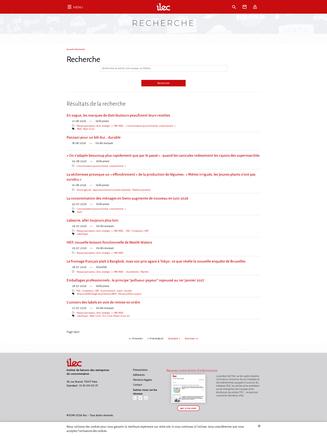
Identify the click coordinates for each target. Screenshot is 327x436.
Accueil (70, 49)
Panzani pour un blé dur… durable (94, 137)
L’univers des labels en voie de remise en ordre (103, 302)
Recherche (80, 49)
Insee (79, 212)
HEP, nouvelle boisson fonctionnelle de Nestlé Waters (109, 242)
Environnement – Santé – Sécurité (116, 291)
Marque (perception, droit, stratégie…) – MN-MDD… (101, 126)
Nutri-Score (88, 129)
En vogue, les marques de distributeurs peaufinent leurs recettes (118, 115)
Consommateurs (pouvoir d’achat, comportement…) (150, 126)
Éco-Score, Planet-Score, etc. (116, 316)
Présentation (140, 369)
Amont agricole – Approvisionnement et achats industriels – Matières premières (114, 190)
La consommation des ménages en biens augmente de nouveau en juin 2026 (127, 198)
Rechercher (163, 83)
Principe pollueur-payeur (129, 294)
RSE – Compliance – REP (137, 231)
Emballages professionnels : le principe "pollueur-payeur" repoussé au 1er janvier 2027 (135, 280)
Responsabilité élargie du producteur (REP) (97, 294)
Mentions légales (142, 379)
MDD (79, 129)
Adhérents (139, 374)
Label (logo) (82, 234)
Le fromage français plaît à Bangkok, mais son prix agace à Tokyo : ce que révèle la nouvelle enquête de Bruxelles (156, 261)
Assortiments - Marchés (137, 272)
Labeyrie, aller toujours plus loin (92, 220)
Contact (137, 384)
